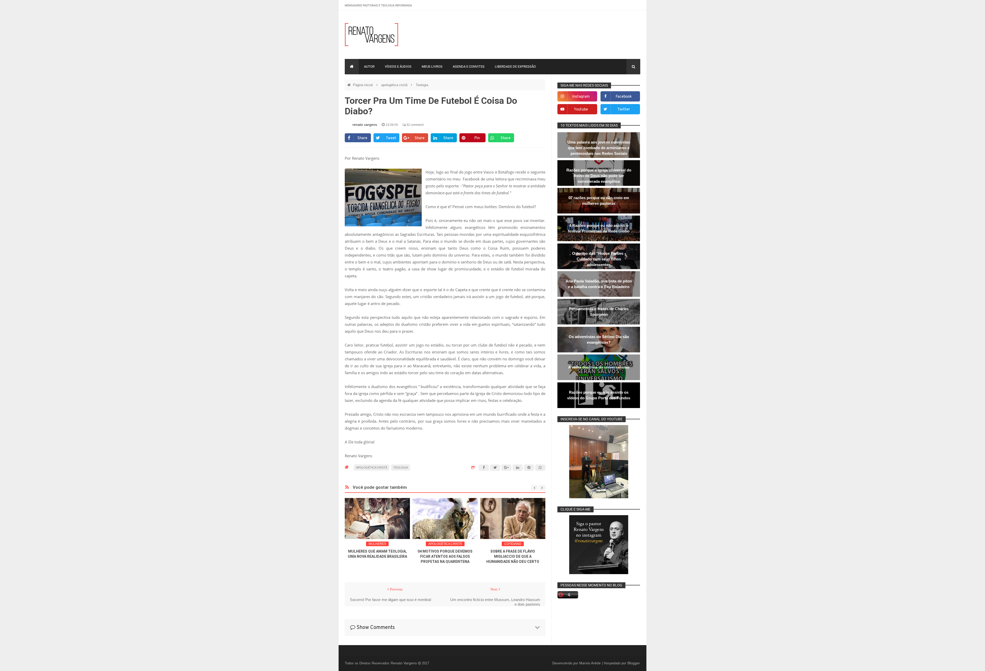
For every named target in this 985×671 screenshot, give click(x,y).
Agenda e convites (469, 66)
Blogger (633, 663)
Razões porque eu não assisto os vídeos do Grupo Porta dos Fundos (598, 395)
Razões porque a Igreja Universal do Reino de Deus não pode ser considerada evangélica (598, 176)
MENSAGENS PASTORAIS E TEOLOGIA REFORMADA (378, 5)
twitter (623, 109)
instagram (581, 97)
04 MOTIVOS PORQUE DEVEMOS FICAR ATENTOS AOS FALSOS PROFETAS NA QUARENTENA (445, 556)
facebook (624, 97)
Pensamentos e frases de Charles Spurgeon (599, 312)
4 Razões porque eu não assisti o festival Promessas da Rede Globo (598, 228)
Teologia (422, 85)
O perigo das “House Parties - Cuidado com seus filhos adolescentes (599, 259)
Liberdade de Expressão (515, 66)
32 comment (414, 125)
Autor (369, 66)
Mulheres (377, 544)
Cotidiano (512, 544)
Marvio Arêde (590, 663)
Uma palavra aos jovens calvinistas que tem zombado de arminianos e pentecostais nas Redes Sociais (598, 148)
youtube (581, 109)
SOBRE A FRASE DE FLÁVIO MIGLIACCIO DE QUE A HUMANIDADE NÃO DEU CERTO (512, 556)
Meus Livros (432, 66)
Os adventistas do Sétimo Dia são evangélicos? (599, 339)
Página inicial (363, 85)
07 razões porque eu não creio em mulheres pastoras (598, 201)
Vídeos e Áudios (398, 66)
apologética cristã (394, 85)
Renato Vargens (404, 663)
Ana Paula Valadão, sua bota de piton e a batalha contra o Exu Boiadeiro (599, 284)
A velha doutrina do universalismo (598, 367)
